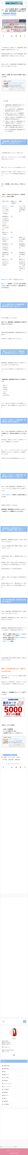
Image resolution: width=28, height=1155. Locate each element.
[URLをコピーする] (25, 36)
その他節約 (6, 1089)
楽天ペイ (18, 757)
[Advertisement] (14, 833)
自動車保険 (6, 1068)
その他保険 (6, 1104)
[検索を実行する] (24, 1021)
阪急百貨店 (11, 759)
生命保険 (6, 1080)
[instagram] (14, 1055)
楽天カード (5, 206)
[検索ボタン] (25, 3)
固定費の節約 (7, 1065)
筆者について (9, 1150)
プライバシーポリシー (17, 1150)
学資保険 (6, 1101)
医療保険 (6, 1092)
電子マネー (6, 1095)
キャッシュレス (6, 13)
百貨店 (5, 757)
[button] (3, 36)
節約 (5, 1071)
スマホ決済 (13, 13)
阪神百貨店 (17, 759)
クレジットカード (8, 1083)
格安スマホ (6, 1074)
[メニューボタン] (2, 3)
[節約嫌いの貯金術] (14, 3)
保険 (5, 1098)
